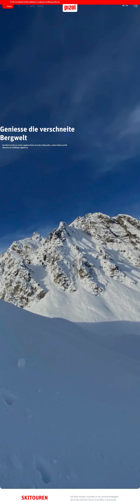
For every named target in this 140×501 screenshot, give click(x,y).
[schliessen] (136, 6)
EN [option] (127, 5)
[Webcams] (17, 6)
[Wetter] (23, 6)
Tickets (9, 6)
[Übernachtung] (44, 6)
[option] (127, 5)
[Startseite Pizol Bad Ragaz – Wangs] (70, 8)
